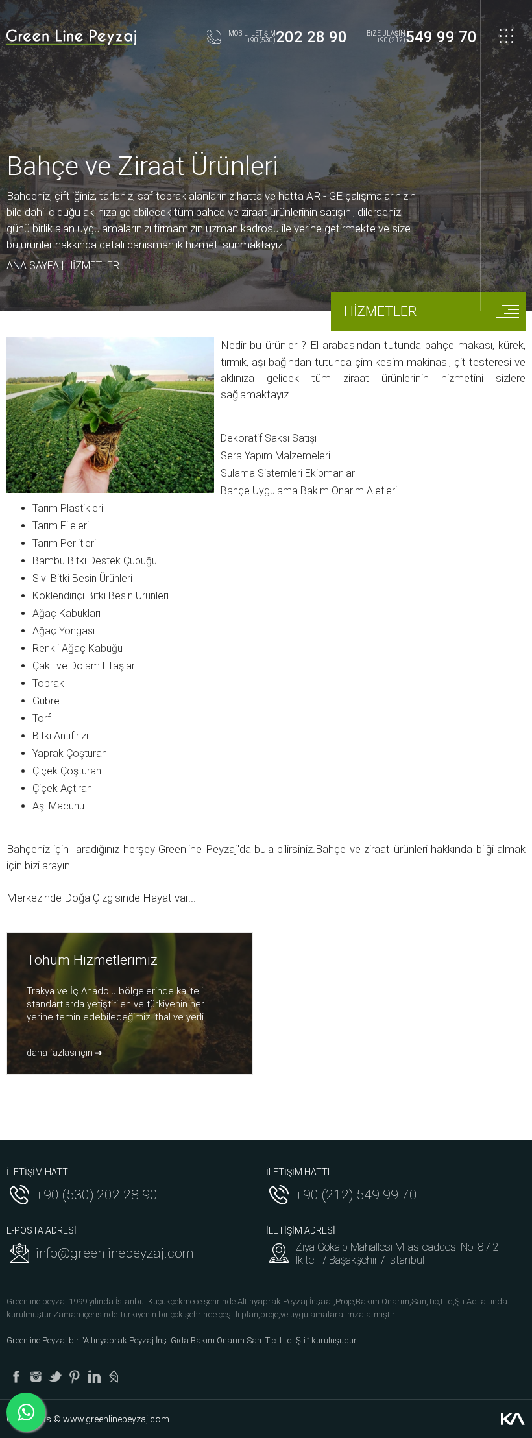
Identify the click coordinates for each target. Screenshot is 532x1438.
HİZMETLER (92, 265)
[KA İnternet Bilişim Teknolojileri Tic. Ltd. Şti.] (513, 1419)
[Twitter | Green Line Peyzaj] (55, 1376)
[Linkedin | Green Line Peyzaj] (94, 1376)
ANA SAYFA (32, 265)
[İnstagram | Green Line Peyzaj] (35, 1376)
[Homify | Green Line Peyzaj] (113, 1376)
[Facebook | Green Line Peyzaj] (16, 1376)
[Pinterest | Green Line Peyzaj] (74, 1376)
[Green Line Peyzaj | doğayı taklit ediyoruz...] (71, 37)
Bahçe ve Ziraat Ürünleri (142, 166)
